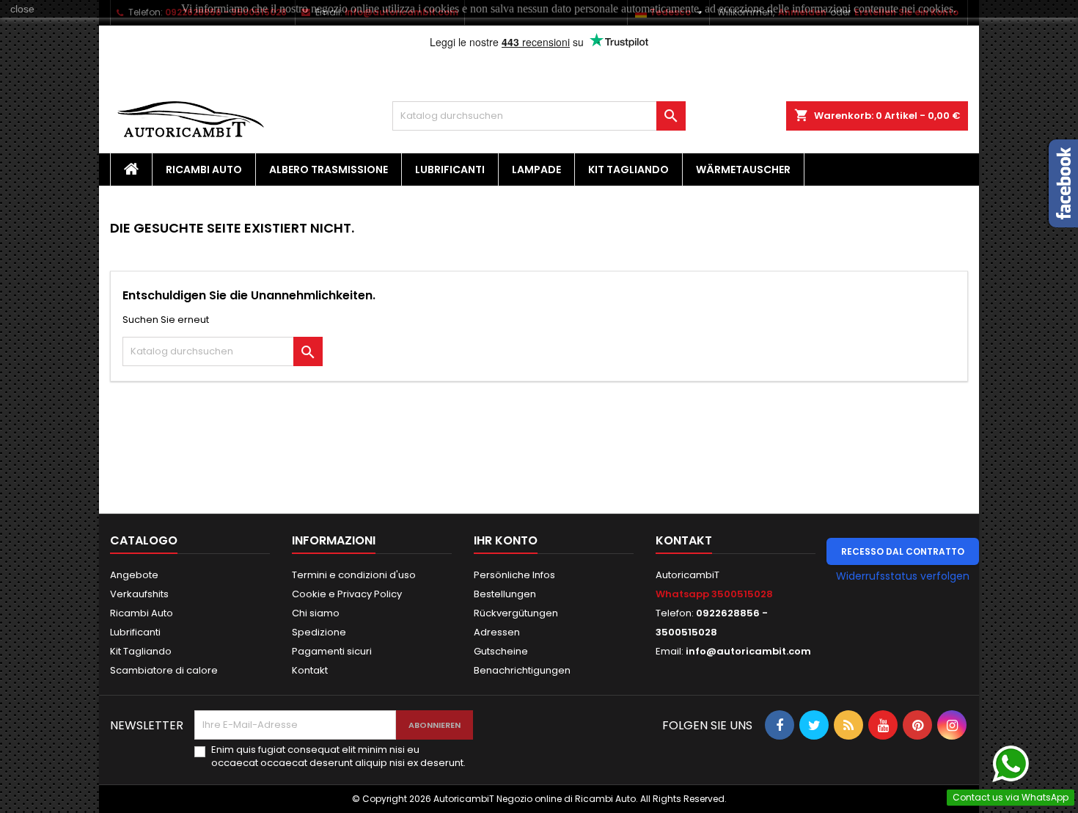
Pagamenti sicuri (332, 651)
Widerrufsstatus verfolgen (902, 576)
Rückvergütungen (516, 613)
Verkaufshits (139, 594)
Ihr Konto (506, 540)
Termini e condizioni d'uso (354, 575)
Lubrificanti (450, 169)
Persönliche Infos (514, 575)
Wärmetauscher (743, 169)
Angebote (134, 575)
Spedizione (319, 632)
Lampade (536, 169)
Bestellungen (505, 594)
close (22, 9)
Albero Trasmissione (328, 169)
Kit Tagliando (628, 169)
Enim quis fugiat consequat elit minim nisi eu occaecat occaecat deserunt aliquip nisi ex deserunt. (338, 756)
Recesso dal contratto (902, 551)
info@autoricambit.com (748, 651)
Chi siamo (316, 613)
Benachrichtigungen (522, 670)
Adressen (497, 632)
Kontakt (310, 670)
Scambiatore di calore (164, 670)
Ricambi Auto (204, 169)
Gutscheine (501, 651)
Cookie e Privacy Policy (347, 594)
